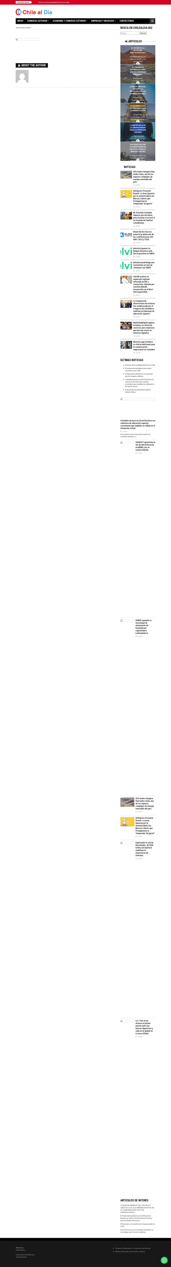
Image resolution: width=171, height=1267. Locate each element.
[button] (164, 1260)
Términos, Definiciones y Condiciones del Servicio (133, 1248)
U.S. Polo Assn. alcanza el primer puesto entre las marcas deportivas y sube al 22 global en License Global (144, 1027)
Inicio (20, 20)
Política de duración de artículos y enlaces (130, 1251)
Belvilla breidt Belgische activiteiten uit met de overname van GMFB (143, 265)
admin (138, 185)
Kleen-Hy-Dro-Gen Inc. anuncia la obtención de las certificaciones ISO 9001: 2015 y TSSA (143, 236)
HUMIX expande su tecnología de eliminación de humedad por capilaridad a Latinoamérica (144, 626)
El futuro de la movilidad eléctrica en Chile (53, 2)
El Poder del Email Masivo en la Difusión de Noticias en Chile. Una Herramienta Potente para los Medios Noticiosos (136, 1218)
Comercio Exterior (37, 20)
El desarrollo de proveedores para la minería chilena (138, 108)
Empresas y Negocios (102, 20)
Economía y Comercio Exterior (69, 20)
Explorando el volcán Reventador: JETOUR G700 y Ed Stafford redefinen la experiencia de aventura (144, 849)
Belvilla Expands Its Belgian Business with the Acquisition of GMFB (143, 251)
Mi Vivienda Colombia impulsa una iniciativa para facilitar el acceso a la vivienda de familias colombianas (144, 217)
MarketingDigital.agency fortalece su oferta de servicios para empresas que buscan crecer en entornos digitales (144, 327)
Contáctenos (127, 20)
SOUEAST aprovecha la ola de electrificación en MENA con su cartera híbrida (145, 446)
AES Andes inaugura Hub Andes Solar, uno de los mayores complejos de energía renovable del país (143, 176)
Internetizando (21, 1257)
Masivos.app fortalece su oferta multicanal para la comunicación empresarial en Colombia (144, 346)
